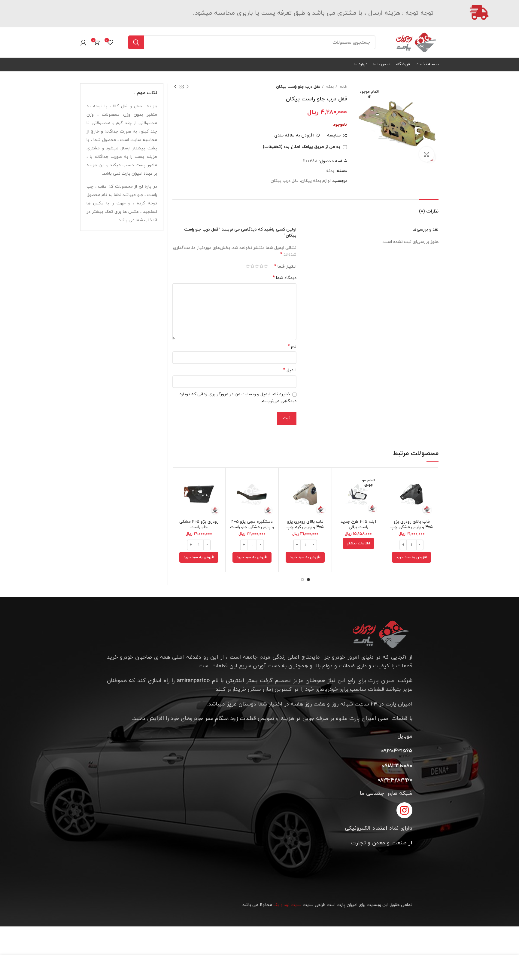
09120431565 (396, 751)
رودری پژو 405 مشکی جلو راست (199, 524)
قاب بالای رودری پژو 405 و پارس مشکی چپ (411, 524)
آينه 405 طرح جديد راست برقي (358, 524)
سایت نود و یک (287, 905)
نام (292, 346)
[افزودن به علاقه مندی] (394, 509)
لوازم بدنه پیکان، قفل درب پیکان (301, 181)
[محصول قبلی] (187, 87)
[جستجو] (136, 42)
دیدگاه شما (284, 278)
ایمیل (289, 370)
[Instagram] (404, 810)
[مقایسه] (394, 482)
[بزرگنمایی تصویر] (426, 154)
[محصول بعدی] (175, 87)
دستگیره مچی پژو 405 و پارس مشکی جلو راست (252, 524)
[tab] (429, 208)
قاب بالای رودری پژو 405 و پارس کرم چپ (305, 524)
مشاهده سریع (394, 495)
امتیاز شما (285, 266)
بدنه (329, 87)
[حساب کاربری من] (83, 42)
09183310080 (397, 766)
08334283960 (395, 780)
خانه (342, 87)
